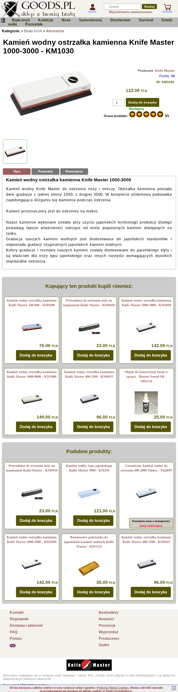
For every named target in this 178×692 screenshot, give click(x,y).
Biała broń (21, 20)
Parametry (45, 171)
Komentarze (74, 171)
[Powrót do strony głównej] (41, 9)
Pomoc (16, 638)
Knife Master (165, 70)
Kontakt (17, 612)
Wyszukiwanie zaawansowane (130, 12)
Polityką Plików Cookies (113, 687)
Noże (66, 20)
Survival (146, 20)
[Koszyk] (167, 11)
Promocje (107, 625)
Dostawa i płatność (26, 625)
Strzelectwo (120, 20)
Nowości (106, 619)
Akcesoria (55, 31)
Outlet (104, 645)
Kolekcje (45, 20)
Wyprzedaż (108, 632)
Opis (16, 171)
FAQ (13, 632)
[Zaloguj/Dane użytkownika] (92, 11)
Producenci (109, 638)
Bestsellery (108, 612)
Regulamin (19, 619)
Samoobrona (90, 20)
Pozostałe (34, 24)
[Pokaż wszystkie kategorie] (3, 21)
